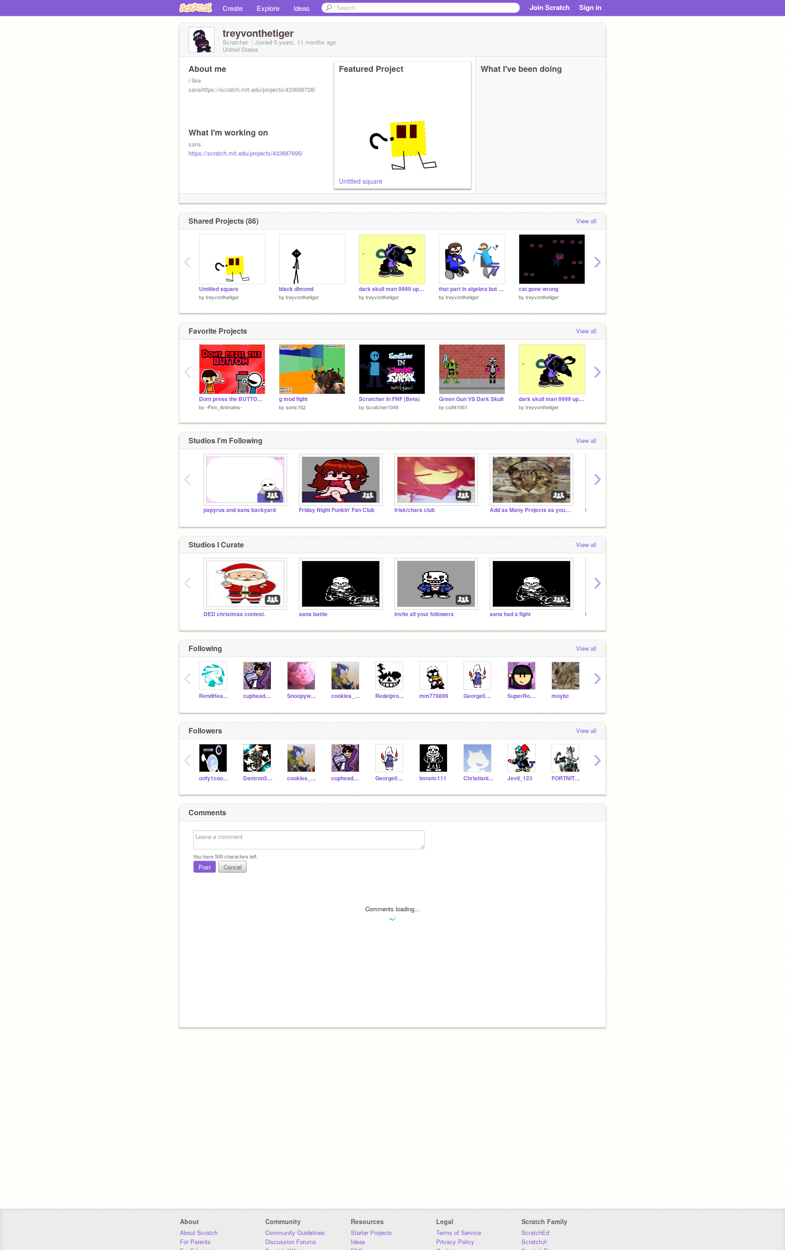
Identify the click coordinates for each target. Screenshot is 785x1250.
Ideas (301, 8)
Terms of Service (458, 1232)
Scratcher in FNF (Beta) (389, 399)
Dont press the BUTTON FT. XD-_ (232, 399)
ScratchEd (535, 1232)
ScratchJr (534, 1241)
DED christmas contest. (234, 614)
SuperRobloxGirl (522, 696)
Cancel (233, 867)
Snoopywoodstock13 (302, 696)
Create (233, 8)
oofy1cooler (214, 778)
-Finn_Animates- (224, 407)
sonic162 (296, 407)
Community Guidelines (295, 1232)
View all (586, 220)
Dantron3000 (258, 778)
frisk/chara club (414, 510)
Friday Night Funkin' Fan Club (336, 510)
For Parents (195, 1241)
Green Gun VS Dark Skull (471, 399)
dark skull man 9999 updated (392, 289)
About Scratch (199, 1232)
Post (205, 867)
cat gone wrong (538, 289)
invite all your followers (424, 614)
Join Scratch (550, 7)
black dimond (296, 289)
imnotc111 (433, 778)
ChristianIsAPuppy (478, 778)
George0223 (478, 696)
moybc (560, 696)
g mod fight (293, 399)
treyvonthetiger (222, 297)
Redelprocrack (390, 696)
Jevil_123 (519, 778)
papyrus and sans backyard (240, 510)
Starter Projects (371, 1232)
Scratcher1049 (382, 407)
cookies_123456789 (346, 696)
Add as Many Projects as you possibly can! (530, 510)
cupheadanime (258, 696)
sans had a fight (510, 614)
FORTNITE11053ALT (566, 778)
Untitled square (361, 181)
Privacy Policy (455, 1241)
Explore (268, 8)
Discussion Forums (290, 1241)
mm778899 (433, 696)
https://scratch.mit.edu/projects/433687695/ (246, 153)
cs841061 (456, 407)
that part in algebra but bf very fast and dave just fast (472, 289)
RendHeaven (214, 696)
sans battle (313, 614)
